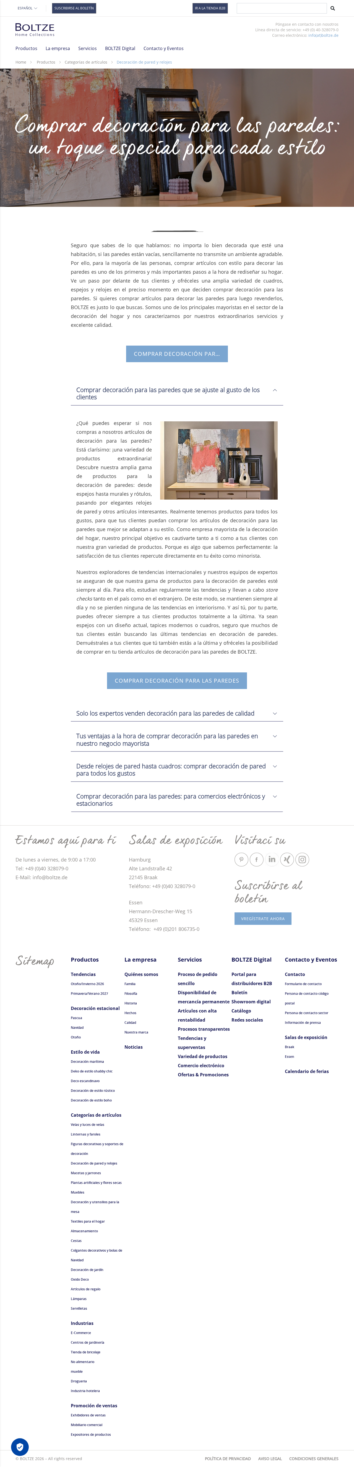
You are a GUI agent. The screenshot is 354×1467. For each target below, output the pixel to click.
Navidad (77, 1027)
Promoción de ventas (94, 1406)
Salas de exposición (306, 1037)
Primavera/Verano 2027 (89, 993)
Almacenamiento (84, 1231)
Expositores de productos (91, 1434)
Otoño (76, 1037)
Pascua (76, 1018)
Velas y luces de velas (87, 1124)
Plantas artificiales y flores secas (96, 1182)
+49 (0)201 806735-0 (175, 929)
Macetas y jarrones (86, 1173)
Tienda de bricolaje (85, 1352)
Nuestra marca (136, 1032)
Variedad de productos (202, 1056)
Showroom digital (251, 1002)
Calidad (130, 1022)
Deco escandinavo (85, 1081)
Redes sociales (247, 1020)
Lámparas (79, 1298)
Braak (289, 1047)
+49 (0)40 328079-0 (173, 886)
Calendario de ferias (307, 1071)
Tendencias (83, 974)
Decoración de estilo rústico (93, 1090)
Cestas (76, 1240)
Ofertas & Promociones (203, 1075)
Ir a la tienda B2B (210, 8)
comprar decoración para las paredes (181, 353)
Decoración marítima (87, 1061)
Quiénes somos (141, 974)
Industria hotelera (85, 1390)
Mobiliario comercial (86, 1424)
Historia (130, 1003)
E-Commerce (81, 1332)
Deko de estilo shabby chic (92, 1071)
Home (20, 62)
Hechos (130, 1013)
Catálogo (241, 1011)
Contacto (295, 974)
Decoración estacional (95, 1008)
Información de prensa (303, 1022)
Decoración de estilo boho (91, 1100)
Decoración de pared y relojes (94, 1163)
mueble (77, 1371)
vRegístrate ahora (263, 918)
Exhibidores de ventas (88, 1415)
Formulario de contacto (303, 984)
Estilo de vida (85, 1052)
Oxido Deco (80, 1279)
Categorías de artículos (86, 62)
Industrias (82, 1323)
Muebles (77, 1192)
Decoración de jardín (87, 1269)
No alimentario (82, 1361)
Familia (130, 984)
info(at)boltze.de (323, 35)
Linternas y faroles (85, 1134)
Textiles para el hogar (88, 1221)
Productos (46, 62)
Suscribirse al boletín (74, 8)
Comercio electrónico (201, 1066)
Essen (289, 1056)
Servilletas (79, 1308)
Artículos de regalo (85, 1289)
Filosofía (130, 993)
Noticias (133, 1047)
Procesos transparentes (204, 1029)
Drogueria (79, 1381)
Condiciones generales (314, 1458)
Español (25, 8)
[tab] (177, 390)
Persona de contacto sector (306, 1013)
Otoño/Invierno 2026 (87, 984)
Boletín (239, 993)
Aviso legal (270, 1458)
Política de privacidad (228, 1458)
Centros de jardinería (87, 1342)
